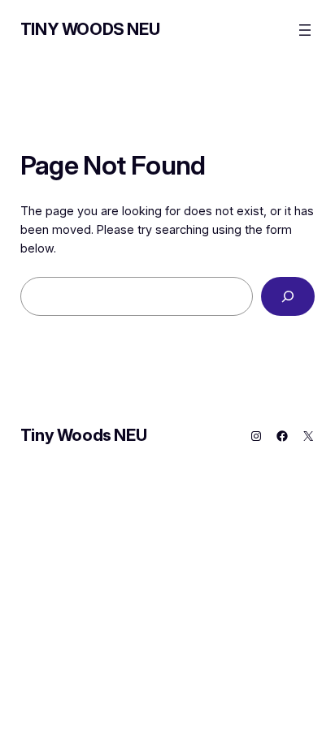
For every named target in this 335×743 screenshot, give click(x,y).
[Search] (288, 296)
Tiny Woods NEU (89, 29)
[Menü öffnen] (305, 30)
